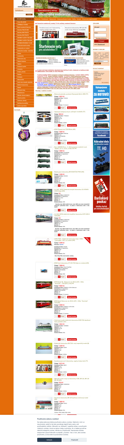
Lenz (64, 85)
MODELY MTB (80, 83)
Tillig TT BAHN (58, 81)
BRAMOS (68, 85)
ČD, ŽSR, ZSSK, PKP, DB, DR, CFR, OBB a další (67, 88)
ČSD (52, 88)
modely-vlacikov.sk (24, 6)
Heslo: (96, 33)
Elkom (63, 84)
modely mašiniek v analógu (55, 76)
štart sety (51, 77)
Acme (82, 84)
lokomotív (45, 77)
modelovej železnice (48, 81)
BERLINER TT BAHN (48, 87)
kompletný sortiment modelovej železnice (63, 75)
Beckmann (59, 85)
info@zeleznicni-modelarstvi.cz (98, 79)
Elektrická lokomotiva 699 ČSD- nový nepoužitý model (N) (71, 343)
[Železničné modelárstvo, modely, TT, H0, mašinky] (72, 8)
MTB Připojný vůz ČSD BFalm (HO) (64, 129)
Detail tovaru (72, 107)
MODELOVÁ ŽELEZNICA (44, 88)
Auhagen (83, 81)
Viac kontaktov (105, 82)
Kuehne (51, 83)
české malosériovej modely (78, 76)
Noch (78, 81)
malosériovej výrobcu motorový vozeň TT (64, 83)
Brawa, (46, 84)
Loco (67, 84)
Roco (64, 81)
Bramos (58, 84)
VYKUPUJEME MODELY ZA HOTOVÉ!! (73, 57)
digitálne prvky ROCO (70, 77)
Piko (68, 81)
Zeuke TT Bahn (73, 87)
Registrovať (101, 44)
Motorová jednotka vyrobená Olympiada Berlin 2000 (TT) (71, 94)
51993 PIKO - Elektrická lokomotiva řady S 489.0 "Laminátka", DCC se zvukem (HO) (68, 239)
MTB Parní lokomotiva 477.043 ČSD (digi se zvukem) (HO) (71, 263)
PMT (55, 84)
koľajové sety (80, 77)
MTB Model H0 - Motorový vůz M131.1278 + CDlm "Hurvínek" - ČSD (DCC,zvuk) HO (69, 282)
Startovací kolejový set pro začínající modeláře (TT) (69, 111)
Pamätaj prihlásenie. (101, 38)
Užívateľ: (97, 27)
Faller (87, 81)
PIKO (55, 87)
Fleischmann (73, 81)
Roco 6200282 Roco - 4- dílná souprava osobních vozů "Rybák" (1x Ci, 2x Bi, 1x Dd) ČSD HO (70, 147)
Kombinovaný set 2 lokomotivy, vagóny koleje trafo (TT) (71, 361)
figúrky (49, 80)
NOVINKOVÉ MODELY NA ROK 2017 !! (46, 57)
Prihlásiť (101, 41)
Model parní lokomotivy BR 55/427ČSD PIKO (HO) (69, 172)
